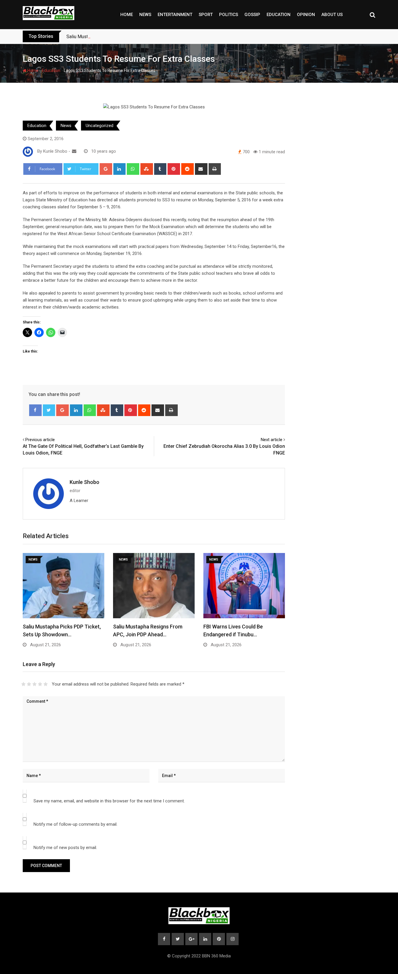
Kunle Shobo (84, 482)
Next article (271, 439)
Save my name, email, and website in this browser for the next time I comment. (109, 801)
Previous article (40, 439)
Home (126, 14)
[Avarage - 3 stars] (34, 684)
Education (278, 14)
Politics (228, 14)
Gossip (252, 14)
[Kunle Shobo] (74, 151)
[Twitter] (49, 410)
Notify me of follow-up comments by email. (75, 824)
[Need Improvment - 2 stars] (29, 684)
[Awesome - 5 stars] (45, 684)
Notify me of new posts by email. (65, 847)
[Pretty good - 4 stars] (40, 684)
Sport (206, 14)
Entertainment (175, 14)
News (145, 14)
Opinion (306, 14)
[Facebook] (35, 410)
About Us (332, 14)
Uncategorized (99, 125)
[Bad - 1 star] (23, 684)
